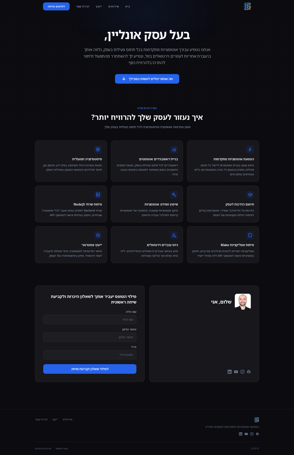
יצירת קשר (82, 6)
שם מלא (131, 312)
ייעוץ (99, 6)
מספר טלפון (129, 329)
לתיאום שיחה (56, 6)
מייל (133, 347)
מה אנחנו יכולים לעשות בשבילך (147, 79)
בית (127, 6)
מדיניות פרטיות (43, 448)
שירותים (113, 6)
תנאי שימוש (62, 448)
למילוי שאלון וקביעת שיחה (90, 369)
